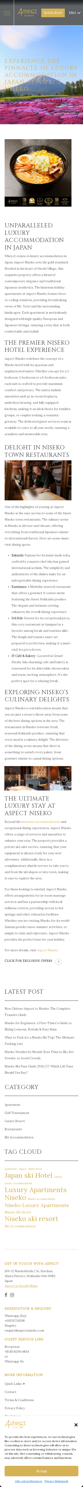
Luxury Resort (15, 1121)
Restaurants (18, 105)
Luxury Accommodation (18, 1183)
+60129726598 (15, 1321)
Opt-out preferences (28, 1481)
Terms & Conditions (19, 1400)
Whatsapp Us (14, 1361)
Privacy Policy (15, 1408)
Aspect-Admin (22, 100)
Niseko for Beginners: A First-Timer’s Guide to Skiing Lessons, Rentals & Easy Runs (38, 1026)
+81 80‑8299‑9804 (17, 1352)
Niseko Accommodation (41, 1199)
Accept (41, 1471)
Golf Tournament (17, 1113)
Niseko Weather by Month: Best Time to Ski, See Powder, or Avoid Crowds (39, 1055)
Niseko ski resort (31, 1218)
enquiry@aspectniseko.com (24, 1330)
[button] (76, 1425)
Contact (10, 1392)
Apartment (12, 1105)
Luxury (58, 1176)
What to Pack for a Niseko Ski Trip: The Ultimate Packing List (39, 1041)
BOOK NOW (53, 13)
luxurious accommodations (40, 822)
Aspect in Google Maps (21, 1286)
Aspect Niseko (47, 950)
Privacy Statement (56, 1481)
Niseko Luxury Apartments (37, 1205)
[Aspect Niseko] (27, 12)
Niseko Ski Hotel (18, 1212)
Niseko (15, 1197)
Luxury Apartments (36, 1190)
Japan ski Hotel (29, 1175)
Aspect (23, 1169)
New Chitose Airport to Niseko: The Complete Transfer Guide (37, 1012)
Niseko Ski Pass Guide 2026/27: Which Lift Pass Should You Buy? (39, 1069)
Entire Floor (35, 1169)
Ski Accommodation (19, 1137)
